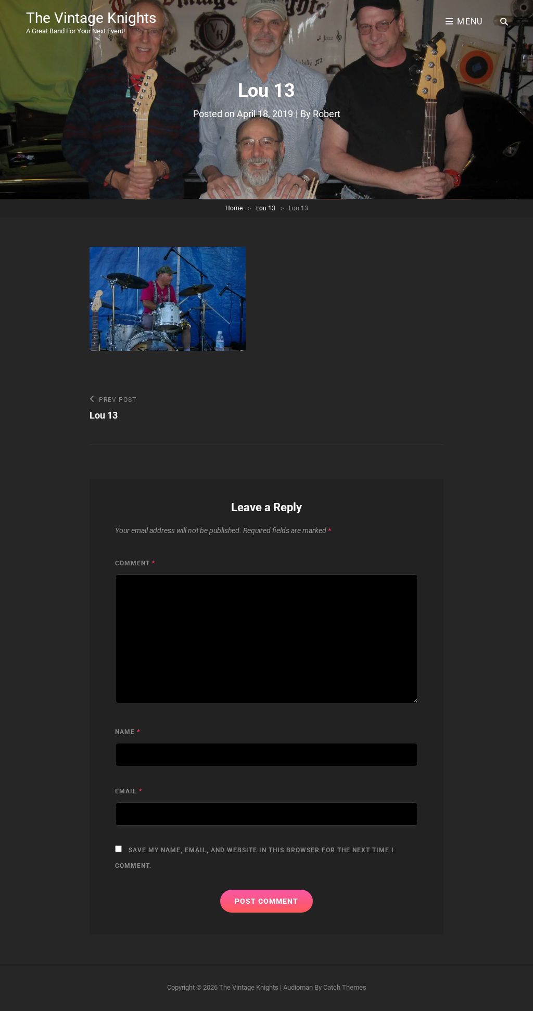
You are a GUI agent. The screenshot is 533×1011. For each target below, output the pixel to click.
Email (128, 791)
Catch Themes (344, 987)
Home (234, 208)
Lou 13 (265, 208)
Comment (135, 563)
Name (127, 732)
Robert (326, 113)
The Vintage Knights (91, 18)
